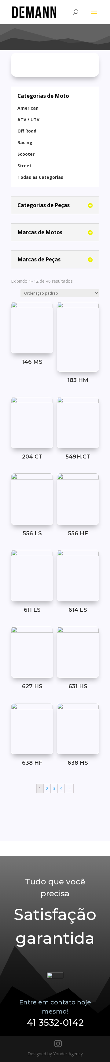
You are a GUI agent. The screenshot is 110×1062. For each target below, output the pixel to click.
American (27, 108)
